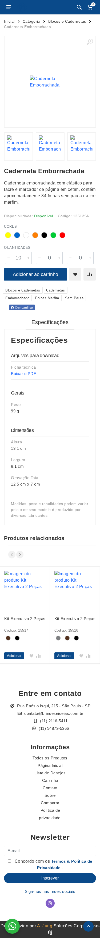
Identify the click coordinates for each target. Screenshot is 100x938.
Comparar (50, 803)
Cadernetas (55, 290)
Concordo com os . (52, 864)
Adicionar (14, 656)
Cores (10, 226)
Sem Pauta (74, 298)
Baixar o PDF (23, 373)
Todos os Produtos (50, 758)
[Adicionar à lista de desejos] (75, 274)
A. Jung (45, 926)
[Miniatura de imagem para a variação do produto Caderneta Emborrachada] (18, 146)
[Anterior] (11, 554)
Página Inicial (50, 765)
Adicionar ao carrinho (35, 274)
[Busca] (79, 7)
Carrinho (50, 780)
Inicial (9, 21)
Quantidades (17, 248)
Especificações (50, 322)
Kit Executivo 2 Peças (25, 618)
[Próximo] (19, 554)
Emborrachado (17, 298)
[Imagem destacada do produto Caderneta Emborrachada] (50, 82)
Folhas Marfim (47, 298)
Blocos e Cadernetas (67, 21)
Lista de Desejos (50, 773)
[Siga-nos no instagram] (50, 903)
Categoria (32, 21)
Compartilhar (23, 307)
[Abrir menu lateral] (9, 7)
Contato (50, 788)
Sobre (50, 795)
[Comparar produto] (89, 274)
